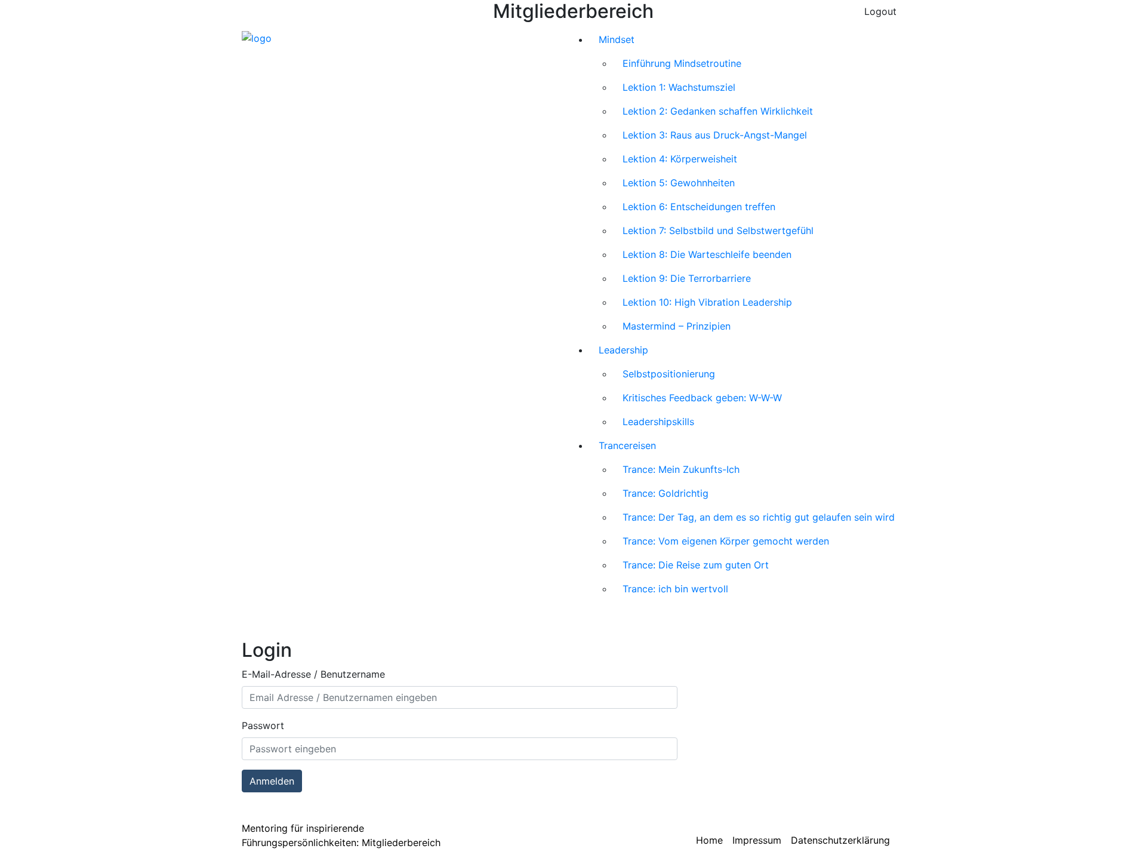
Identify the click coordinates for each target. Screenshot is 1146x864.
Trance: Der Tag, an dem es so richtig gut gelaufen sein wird (759, 517)
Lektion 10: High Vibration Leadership (707, 302)
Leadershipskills (658, 422)
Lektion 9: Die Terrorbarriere (687, 278)
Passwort (263, 725)
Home (709, 840)
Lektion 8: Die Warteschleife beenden (707, 254)
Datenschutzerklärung (840, 840)
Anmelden (271, 781)
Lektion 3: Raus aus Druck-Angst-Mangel (715, 135)
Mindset (616, 39)
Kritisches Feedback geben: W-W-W (702, 398)
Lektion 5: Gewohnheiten (679, 183)
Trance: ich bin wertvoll (675, 589)
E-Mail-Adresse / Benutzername (313, 674)
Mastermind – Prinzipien (677, 326)
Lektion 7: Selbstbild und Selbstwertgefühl (718, 230)
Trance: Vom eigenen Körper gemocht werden (726, 541)
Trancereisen (627, 445)
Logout (880, 11)
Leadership (623, 350)
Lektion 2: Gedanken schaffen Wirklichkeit (718, 111)
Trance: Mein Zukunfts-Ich (681, 469)
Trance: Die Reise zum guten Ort (696, 565)
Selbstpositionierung (669, 374)
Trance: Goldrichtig (665, 493)
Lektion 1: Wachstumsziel (679, 87)
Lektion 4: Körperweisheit (680, 159)
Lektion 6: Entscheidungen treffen (699, 207)
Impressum (756, 840)
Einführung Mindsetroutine (682, 63)
